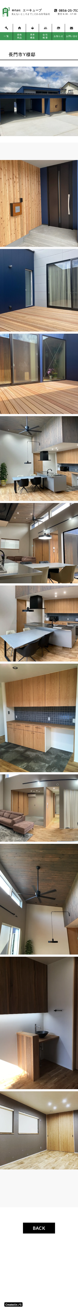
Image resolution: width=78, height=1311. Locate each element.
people (45, 28)
